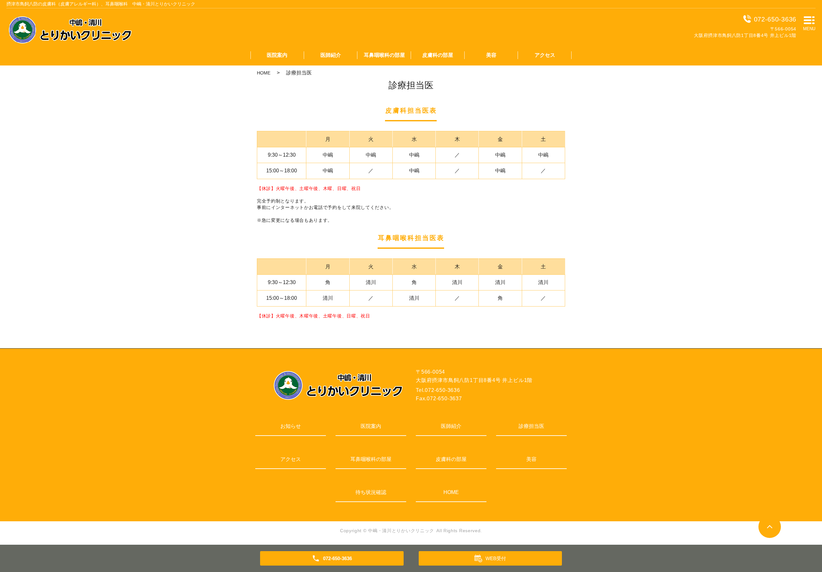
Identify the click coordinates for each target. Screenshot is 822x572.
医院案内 (277, 55)
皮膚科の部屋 (437, 55)
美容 (491, 55)
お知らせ (290, 426)
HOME (263, 72)
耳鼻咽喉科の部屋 (384, 55)
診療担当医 (531, 426)
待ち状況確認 (370, 492)
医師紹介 (330, 55)
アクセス (545, 55)
